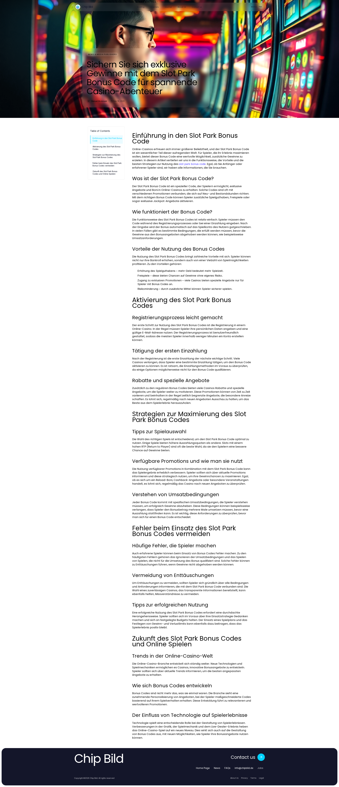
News (217, 768)
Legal (261, 778)
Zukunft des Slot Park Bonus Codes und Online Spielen (105, 172)
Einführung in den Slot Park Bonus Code (107, 139)
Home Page (203, 768)
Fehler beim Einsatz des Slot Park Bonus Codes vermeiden (107, 164)
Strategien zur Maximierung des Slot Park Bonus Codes (106, 156)
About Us (234, 778)
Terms (253, 778)
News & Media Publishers (102, 54)
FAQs (227, 768)
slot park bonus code (192, 164)
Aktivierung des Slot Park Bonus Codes (107, 147)
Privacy (244, 778)
